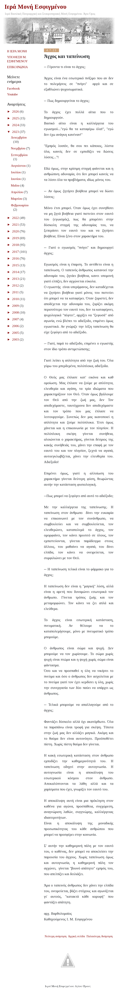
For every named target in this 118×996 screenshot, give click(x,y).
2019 (16, 238)
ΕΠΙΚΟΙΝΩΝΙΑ (17, 67)
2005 (16, 333)
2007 (16, 319)
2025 (16, 118)
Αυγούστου (19, 166)
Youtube (12, 94)
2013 (16, 279)
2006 (16, 326)
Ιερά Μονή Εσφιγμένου (35, 6)
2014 (16, 272)
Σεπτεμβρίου (19, 155)
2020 (16, 231)
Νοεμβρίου (18, 148)
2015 (16, 265)
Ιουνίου (16, 179)
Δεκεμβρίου (19, 137)
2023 (16, 132)
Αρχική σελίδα (76, 936)
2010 (16, 299)
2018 (16, 245)
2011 (16, 292)
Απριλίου (17, 192)
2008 (16, 312)
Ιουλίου (16, 172)
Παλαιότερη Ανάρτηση (100, 936)
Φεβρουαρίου (20, 205)
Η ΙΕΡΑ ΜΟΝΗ (17, 51)
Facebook (13, 88)
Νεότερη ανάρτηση (56, 936)
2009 (16, 306)
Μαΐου (15, 185)
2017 (16, 252)
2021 (16, 224)
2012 (16, 285)
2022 (16, 218)
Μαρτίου (17, 198)
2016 (16, 258)
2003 (16, 339)
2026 (16, 111)
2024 (16, 125)
